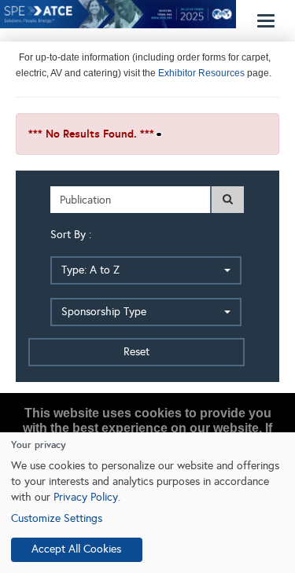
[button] (146, 270)
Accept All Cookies (76, 549)
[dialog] (147, 502)
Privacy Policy (85, 497)
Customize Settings (56, 518)
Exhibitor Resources (200, 73)
